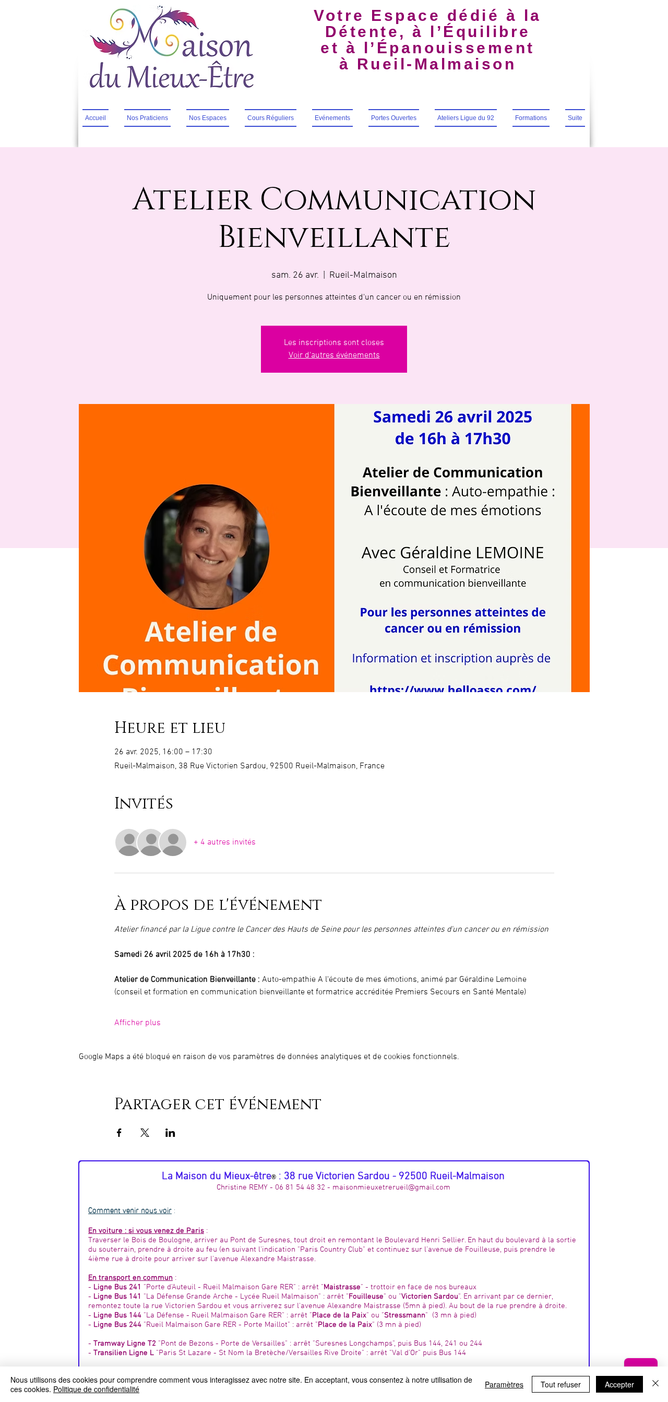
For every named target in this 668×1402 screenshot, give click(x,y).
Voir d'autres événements (334, 355)
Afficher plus (137, 1023)
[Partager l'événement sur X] (145, 1132)
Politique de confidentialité (96, 1389)
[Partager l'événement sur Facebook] (119, 1132)
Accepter (619, 1384)
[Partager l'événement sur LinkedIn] (170, 1132)
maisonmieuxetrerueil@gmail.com (391, 1187)
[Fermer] (655, 1384)
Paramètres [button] (504, 1384)
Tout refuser (561, 1384)
